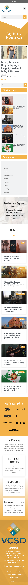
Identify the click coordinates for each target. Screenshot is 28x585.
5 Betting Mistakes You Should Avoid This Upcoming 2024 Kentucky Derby (19, 107)
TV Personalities (8, 175)
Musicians (6, 192)
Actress (6, 168)
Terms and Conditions (10, 574)
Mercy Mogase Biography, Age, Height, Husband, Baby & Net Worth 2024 (11, 68)
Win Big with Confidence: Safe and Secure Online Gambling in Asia (19, 145)
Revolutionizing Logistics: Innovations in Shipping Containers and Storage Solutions (18, 127)
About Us (9, 571)
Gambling (6, 189)
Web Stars (6, 182)
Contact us (20, 574)
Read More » (3, 79)
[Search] (25, 17)
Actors (5, 172)
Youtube (6, 185)
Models (6, 178)
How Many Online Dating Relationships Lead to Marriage (19, 97)
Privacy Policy (17, 571)
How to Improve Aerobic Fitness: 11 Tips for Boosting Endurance (19, 136)
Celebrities (7, 165)
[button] (24, 8)
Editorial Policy (14, 577)
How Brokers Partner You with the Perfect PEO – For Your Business (19, 117)
